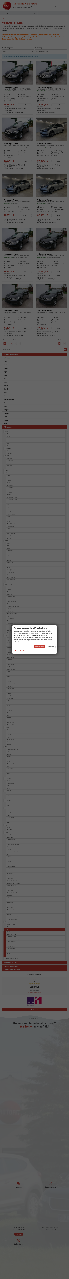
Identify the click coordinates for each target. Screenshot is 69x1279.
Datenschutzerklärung (20, 651)
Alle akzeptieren (39, 646)
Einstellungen (50, 646)
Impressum (32, 651)
